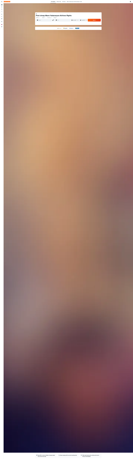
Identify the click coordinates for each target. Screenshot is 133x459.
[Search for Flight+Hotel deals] (1, 11)
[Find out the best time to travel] (1, 19)
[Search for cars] (1, 9)
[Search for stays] (1, 7)
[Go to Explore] (1, 14)
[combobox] (38, 17)
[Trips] (1, 22)
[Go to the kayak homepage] (7, 1)
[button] (2, 1)
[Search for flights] (1, 5)
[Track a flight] (1, 16)
